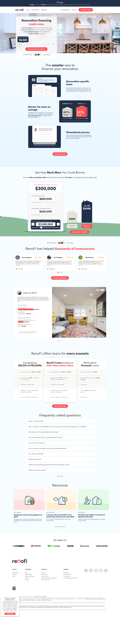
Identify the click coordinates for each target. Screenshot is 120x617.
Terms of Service (45, 576)
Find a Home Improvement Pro (70, 578)
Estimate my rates (60, 154)
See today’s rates (86, 10)
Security (43, 572)
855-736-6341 (15, 572)
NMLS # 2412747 (45, 599)
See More (17, 265)
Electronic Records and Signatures (49, 578)
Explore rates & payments (79, 232)
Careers (27, 579)
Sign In (74, 10)
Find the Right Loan (60, 406)
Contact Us (14, 574)
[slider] (23, 44)
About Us (27, 578)
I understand (10, 613)
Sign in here (63, 4)
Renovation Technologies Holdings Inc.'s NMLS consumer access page (35, 600)
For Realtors (66, 572)
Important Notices (45, 579)
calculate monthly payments (36, 49)
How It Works (35, 10)
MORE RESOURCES (60, 526)
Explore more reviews (60, 278)
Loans (27, 10)
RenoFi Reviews (28, 574)
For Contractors (65, 10)
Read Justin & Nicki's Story (27, 332)
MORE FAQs (60, 476)
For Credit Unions (67, 574)
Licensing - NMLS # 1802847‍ (39, 596)
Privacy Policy (44, 574)
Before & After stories (30, 576)
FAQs (26, 572)
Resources (44, 10)
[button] (58, 272)
